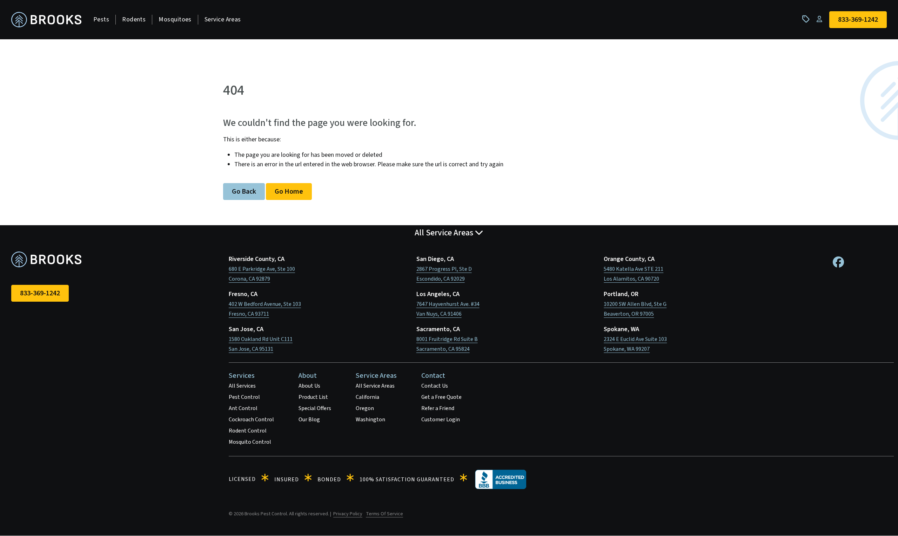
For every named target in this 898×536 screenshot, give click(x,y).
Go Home (289, 191)
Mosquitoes (175, 19)
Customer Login (440, 419)
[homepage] (46, 19)
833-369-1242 (40, 293)
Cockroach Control (251, 419)
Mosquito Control (250, 442)
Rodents (134, 19)
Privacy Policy (347, 513)
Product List (313, 397)
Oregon (365, 408)
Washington (370, 419)
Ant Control (243, 408)
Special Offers (315, 408)
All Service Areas (375, 386)
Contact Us (434, 386)
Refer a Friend (437, 408)
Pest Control (244, 397)
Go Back (244, 191)
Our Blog (309, 419)
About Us (309, 386)
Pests (101, 19)
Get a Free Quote (441, 397)
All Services (242, 386)
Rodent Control (248, 431)
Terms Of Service (384, 513)
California (367, 397)
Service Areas (223, 19)
